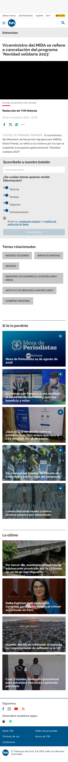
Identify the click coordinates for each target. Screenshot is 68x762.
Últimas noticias (9, 15)
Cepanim (39, 15)
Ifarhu (48, 15)
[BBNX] (5, 752)
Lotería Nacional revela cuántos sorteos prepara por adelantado (28, 512)
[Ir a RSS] (24, 709)
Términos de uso (10, 736)
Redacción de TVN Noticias (19, 110)
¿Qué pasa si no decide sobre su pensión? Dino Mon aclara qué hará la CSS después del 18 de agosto (32, 435)
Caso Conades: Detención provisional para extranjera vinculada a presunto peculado (32, 682)
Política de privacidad (46, 730)
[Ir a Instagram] (10, 709)
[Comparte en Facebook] (4, 124)
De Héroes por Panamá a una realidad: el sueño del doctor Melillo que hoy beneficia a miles (33, 397)
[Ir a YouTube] (16, 709)
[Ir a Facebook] (3, 709)
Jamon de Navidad (48, 255)
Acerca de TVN (42, 736)
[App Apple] (4, 721)
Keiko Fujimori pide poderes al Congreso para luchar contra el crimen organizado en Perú (33, 606)
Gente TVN (7, 730)
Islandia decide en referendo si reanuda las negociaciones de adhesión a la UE (34, 646)
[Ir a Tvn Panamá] (33, 23)
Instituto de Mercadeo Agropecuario (29, 290)
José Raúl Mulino (26, 15)
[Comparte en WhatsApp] (16, 124)
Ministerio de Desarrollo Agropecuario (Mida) (31, 278)
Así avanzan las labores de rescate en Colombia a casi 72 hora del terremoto (33, 474)
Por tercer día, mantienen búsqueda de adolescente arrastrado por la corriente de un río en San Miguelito (34, 568)
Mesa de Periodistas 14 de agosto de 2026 (32, 360)
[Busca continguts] (63, 23)
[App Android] (11, 721)
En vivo (61, 15)
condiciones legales (29, 221)
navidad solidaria (17, 255)
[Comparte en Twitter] (10, 124)
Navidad (11, 265)
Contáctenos (8, 742)
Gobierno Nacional (18, 300)
